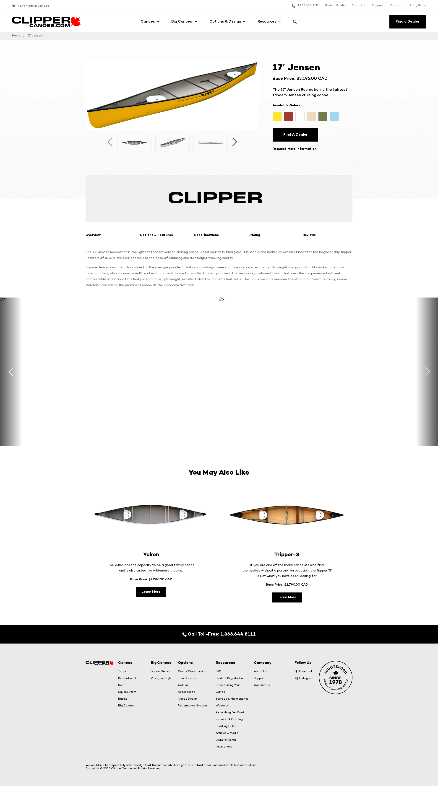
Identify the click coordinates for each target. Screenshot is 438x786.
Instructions (224, 747)
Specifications (206, 235)
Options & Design (225, 21)
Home (16, 36)
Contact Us (262, 685)
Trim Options (187, 678)
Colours (183, 685)
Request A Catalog (229, 719)
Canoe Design (188, 699)
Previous (109, 142)
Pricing (254, 235)
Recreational (127, 678)
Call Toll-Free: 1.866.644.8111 (221, 634)
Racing (123, 699)
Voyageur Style (161, 678)
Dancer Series (160, 671)
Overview (93, 235)
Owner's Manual (226, 740)
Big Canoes (182, 21)
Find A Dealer (295, 134)
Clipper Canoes (122, 768)
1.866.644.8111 (308, 6)
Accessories (186, 692)
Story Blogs (417, 6)
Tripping (123, 671)
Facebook (306, 671)
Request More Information (295, 149)
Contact (396, 6)
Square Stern (127, 692)
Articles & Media (227, 733)
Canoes (148, 21)
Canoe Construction (192, 671)
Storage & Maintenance (232, 699)
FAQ (218, 671)
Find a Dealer (408, 21)
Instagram (306, 678)
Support (377, 6)
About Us (358, 6)
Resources (267, 21)
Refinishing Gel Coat (230, 712)
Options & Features (156, 235)
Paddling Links (225, 726)
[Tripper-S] (287, 515)
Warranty (222, 706)
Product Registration (230, 678)
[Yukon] (151, 515)
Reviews (309, 235)
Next (234, 142)
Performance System (192, 706)
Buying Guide (335, 6)
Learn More (151, 592)
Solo (121, 685)
